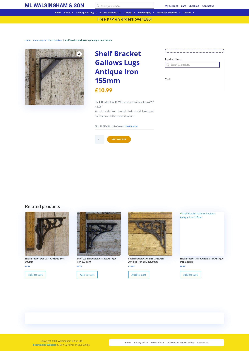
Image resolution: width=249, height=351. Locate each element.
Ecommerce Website (44, 344)
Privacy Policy (141, 343)
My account (171, 6)
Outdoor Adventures (167, 13)
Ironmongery (144, 13)
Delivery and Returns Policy (180, 343)
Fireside (187, 13)
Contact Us (208, 6)
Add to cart (119, 139)
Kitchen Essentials (109, 13)
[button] (79, 54)
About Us (68, 13)
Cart (183, 6)
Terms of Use (157, 343)
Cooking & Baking (85, 13)
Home (58, 13)
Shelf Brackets (55, 40)
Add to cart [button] (35, 275)
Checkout (194, 6)
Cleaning (128, 13)
